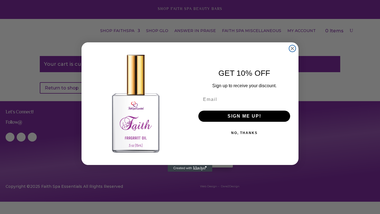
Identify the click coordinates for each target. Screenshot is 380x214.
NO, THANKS (244, 133)
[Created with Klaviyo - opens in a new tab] (190, 168)
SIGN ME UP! (244, 116)
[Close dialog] (292, 48)
